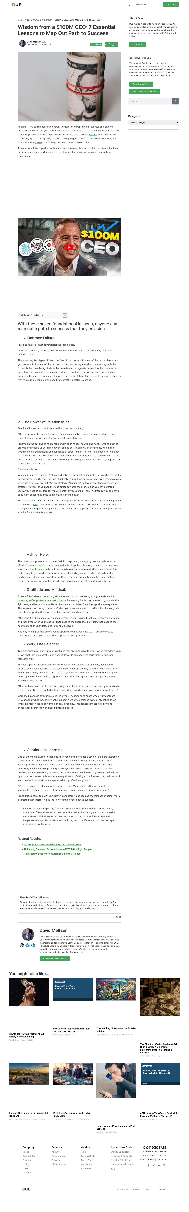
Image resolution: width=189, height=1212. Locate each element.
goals (35, 504)
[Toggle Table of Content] (64, 315)
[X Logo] (153, 1165)
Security (26, 1172)
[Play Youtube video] (69, 247)
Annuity (55, 1151)
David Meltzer (53, 930)
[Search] (175, 101)
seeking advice (39, 569)
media (30, 451)
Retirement (87, 1164)
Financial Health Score (121, 1164)
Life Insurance (59, 1164)
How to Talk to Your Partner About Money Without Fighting (26, 1035)
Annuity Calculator (119, 1151)
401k (83, 1151)
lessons (93, 134)
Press (25, 1168)
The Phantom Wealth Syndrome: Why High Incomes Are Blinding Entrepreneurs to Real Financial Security (159, 1048)
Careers (26, 1160)
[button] (128, 4)
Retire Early (87, 1160)
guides (38, 142)
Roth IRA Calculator (120, 1160)
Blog (20, 20)
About (25, 1151)
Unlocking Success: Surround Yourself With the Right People (58, 849)
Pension (56, 1160)
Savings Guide (88, 1156)
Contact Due (28, 1156)
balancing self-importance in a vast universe (42, 600)
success (48, 512)
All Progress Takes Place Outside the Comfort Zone (53, 844)
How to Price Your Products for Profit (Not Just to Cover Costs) (71, 1030)
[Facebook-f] (148, 1165)
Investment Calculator (121, 1156)
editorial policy (45, 902)
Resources (141, 4)
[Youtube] (159, 1165)
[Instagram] (164, 1165)
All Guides (86, 1168)
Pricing (25, 1164)
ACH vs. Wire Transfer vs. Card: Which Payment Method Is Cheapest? (159, 1114)
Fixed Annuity (58, 1156)
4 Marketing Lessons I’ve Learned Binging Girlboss (52, 853)
